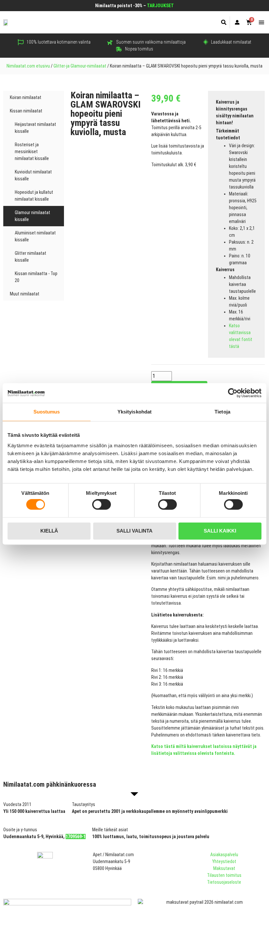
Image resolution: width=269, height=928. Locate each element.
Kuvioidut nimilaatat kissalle (33, 175)
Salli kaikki (220, 531)
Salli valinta (134, 531)
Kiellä (49, 531)
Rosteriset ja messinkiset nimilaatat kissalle (32, 151)
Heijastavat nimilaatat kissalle (35, 128)
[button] (224, 22)
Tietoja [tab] (222, 411)
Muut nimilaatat (24, 293)
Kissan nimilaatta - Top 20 (36, 277)
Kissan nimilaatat (26, 110)
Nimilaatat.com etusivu (28, 66)
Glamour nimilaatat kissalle (32, 216)
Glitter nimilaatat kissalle (30, 257)
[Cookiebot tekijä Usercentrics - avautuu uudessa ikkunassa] (232, 393)
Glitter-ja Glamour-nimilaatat (79, 66)
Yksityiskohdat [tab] (134, 411)
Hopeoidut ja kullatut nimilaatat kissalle (34, 196)
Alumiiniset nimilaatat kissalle (35, 236)
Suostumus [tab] (46, 411)
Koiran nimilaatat (25, 97)
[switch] (101, 504)
